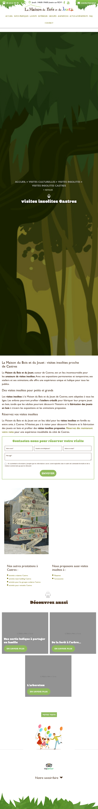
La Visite (33, 16)
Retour (49, 190)
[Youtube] (68, 2)
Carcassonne (58, 578)
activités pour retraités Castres (20, 585)
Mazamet (57, 575)
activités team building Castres (20, 578)
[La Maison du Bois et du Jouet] (49, 11)
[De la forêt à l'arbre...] (73, 633)
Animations (63, 16)
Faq (91, 16)
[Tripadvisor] (49, 770)
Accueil (9, 16)
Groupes (53, 16)
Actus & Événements (79, 16)
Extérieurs (43, 16)
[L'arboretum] (48, 676)
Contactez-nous (88, 3)
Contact (49, 23)
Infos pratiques (21, 16)
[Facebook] (64, 2)
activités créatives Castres (18, 575)
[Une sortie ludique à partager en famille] (25, 633)
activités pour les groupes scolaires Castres (25, 582)
